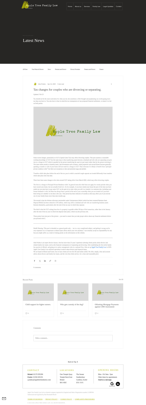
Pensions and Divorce (60, 69)
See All (121, 279)
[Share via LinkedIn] (45, 261)
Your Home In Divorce (38, 69)
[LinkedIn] (118, 384)
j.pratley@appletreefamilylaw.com (39, 380)
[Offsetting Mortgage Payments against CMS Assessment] (107, 292)
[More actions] (111, 84)
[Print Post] (55, 261)
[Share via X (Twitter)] (40, 261)
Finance (101, 69)
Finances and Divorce (89, 69)
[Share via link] (50, 261)
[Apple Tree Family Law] (73, 292)
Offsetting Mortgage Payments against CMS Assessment (107, 305)
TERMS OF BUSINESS (35, 399)
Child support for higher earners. (38, 304)
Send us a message (104, 380)
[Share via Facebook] (34, 261)
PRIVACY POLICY (51, 399)
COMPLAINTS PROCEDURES (85, 399)
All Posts (25, 69)
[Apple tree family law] (38, 292)
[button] (78, 6)
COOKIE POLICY (66, 399)
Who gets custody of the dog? (71, 304)
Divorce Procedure (75, 69)
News (49, 69)
